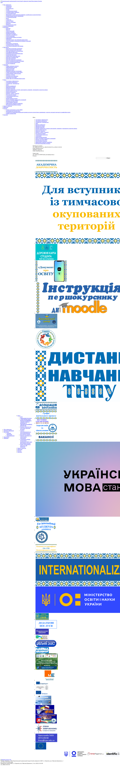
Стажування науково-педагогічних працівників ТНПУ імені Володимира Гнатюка (26, 441)
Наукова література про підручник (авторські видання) (25, 428)
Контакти (8, 23)
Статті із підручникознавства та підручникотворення (25, 432)
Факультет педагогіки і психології (14, 48)
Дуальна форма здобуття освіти (13, 73)
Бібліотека (5, 107)
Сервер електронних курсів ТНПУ (14, 72)
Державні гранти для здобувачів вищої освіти (17, 39)
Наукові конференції (11, 86)
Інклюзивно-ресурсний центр (13, 111)
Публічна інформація (8, 26)
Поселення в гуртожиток (12, 43)
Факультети (6, 47)
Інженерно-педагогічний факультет (14, 53)
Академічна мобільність (11, 82)
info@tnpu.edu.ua (17, 762)
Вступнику (6, 27)
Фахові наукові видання (11, 98)
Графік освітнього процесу (12, 66)
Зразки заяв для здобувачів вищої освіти (15, 78)
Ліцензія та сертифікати (11, 34)
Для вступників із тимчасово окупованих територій (18, 41)
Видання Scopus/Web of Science (13, 104)
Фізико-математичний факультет (14, 49)
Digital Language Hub (11, 113)
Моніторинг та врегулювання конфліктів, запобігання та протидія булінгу (23, 14)
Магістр (8, 29)
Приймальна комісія (11, 33)
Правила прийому (10, 32)
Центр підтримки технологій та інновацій (16, 99)
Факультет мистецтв (11, 58)
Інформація (8, 38)
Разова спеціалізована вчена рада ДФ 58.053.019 (25, 446)
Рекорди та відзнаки (11, 22)
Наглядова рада (9, 8)
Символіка (8, 19)
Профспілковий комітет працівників (14, 16)
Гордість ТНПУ (9, 21)
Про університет (7, 4)
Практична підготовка (11, 77)
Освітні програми (10, 36)
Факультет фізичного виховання (13, 59)
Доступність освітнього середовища (14, 46)
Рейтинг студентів (10, 74)
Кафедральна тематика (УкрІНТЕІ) (14, 103)
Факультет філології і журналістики (14, 51)
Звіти (7, 84)
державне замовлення (9, 434)
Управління (9, 6)
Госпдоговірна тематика (12, 102)
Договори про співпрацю (12, 76)
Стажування (9, 97)
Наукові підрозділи (10, 88)
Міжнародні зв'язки (10, 87)
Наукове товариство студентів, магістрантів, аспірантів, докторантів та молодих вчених (27, 89)
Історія (7, 9)
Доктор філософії (10, 31)
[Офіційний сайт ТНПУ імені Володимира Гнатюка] (21, 1)
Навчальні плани (10, 69)
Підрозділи (8, 7)
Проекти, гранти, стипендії (12, 93)
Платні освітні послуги (11, 91)
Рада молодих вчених (11, 94)
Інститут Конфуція (10, 63)
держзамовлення (10, 435)
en (2, 2)
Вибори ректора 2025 (11, 24)
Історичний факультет (11, 54)
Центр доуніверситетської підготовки (15, 61)
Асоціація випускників (11, 11)
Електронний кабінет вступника (14, 37)
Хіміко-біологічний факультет (13, 56)
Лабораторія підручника (26, 418)
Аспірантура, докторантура (12, 83)
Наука (4, 79)
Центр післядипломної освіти (13, 62)
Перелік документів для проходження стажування (25, 437)
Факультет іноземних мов (12, 57)
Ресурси (5, 108)
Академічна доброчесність (12, 81)
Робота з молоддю (7, 106)
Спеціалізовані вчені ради (12, 96)
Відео (7, 18)
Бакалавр (8, 28)
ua (1, 2)
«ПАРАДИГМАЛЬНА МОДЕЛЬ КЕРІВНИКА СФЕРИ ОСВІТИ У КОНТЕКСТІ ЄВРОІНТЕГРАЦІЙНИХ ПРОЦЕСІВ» (26, 422)
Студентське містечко (11, 17)
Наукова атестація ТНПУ (12, 101)
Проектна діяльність (11, 92)
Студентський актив (11, 13)
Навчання (5, 64)
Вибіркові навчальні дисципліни (14, 71)
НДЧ (21, 417)
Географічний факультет (12, 52)
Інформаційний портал (11, 67)
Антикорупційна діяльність (12, 12)
